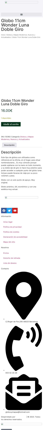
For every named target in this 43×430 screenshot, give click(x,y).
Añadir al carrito (11, 124)
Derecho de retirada (11, 258)
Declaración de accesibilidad (15, 237)
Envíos (6, 253)
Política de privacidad (12, 227)
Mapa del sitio (9, 242)
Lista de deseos (9, 263)
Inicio (3, 35)
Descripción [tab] (9, 145)
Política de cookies (11, 232)
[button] (21, 14)
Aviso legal (7, 222)
